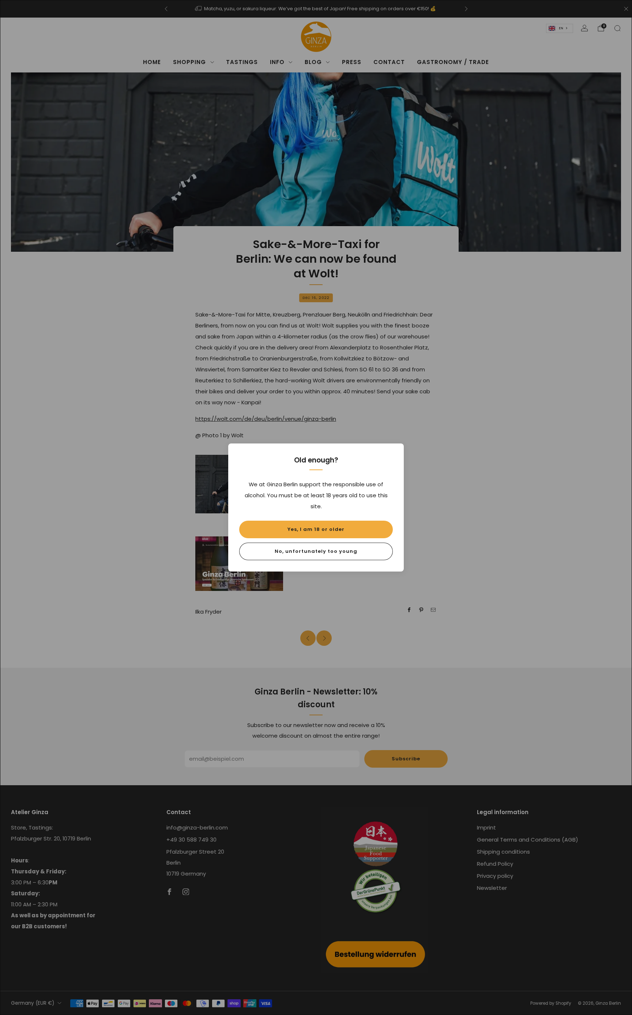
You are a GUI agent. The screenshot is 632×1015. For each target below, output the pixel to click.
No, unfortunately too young (316, 551)
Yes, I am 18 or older (316, 529)
